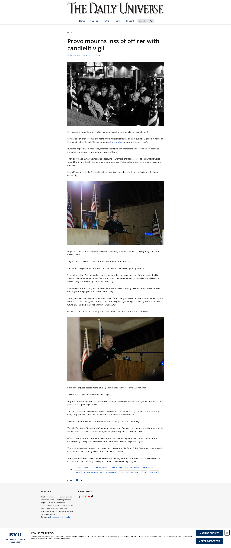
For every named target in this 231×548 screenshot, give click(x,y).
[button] (227, 532)
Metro (106, 21)
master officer (148, 467)
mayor (78, 472)
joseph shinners (133, 467)
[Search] (151, 21)
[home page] (115, 10)
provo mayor (111, 472)
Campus (94, 21)
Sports (118, 21)
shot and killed (115, 142)
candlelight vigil (82, 467)
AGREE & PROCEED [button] (209, 541)
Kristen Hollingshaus (79, 55)
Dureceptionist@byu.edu (60, 517)
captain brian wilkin (100, 467)
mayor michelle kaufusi (93, 472)
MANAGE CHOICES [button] (209, 533)
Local (70, 33)
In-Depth (130, 21)
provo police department (129, 472)
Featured (153, 472)
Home (82, 21)
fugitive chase (117, 467)
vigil (144, 472)
